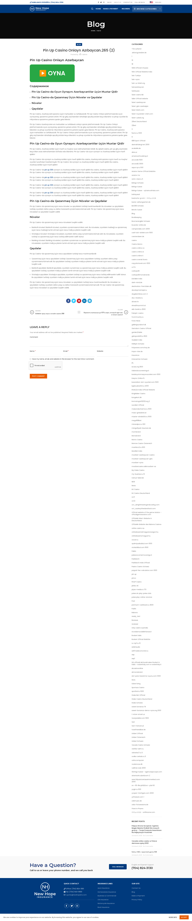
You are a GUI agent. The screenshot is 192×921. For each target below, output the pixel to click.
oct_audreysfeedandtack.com (144, 509)
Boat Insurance (103, 907)
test (133, 722)
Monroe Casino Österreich (142, 443)
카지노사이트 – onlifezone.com (143, 812)
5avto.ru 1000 (137, 133)
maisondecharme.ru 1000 (141, 409)
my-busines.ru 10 (138, 474)
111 (132, 60)
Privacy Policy (137, 900)
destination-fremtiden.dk (141, 286)
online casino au (138, 528)
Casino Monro (137, 244)
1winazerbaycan (138, 87)
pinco (134, 578)
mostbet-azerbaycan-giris (142, 459)
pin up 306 (49, 170)
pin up (134, 574)
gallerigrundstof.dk (139, 325)
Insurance (135, 355)
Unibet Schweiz (137, 741)
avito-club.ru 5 (137, 179)
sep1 (133, 658)
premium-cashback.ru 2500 (142, 605)
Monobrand (136, 436)
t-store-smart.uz (138, 714)
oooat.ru (135, 540)
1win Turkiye (136, 76)
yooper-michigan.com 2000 (143, 793)
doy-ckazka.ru (137, 298)
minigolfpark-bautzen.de (141, 428)
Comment (34, 337)
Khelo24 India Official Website (143, 390)
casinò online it (137, 256)
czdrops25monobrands (141, 275)
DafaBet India (137, 279)
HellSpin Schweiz (138, 344)
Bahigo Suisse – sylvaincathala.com (145, 191)
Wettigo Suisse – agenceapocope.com (147, 772)
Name (33, 351)
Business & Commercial (107, 896)
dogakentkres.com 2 (140, 294)
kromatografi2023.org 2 (141, 401)
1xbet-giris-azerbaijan (140, 106)
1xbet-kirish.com (138, 110)
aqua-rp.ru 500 (137, 167)
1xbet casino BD (138, 95)
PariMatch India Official (141, 563)
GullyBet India (137, 340)
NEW (133, 482)
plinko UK (135, 586)
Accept (184, 917)
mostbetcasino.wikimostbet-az (144, 466)
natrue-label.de (138, 478)
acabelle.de (136, 148)
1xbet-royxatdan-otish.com (142, 114)
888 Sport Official (138, 141)
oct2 (133, 501)
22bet (134, 125)
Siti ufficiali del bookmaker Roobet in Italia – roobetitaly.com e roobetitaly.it (146, 663)
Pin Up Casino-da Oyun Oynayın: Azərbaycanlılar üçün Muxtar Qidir (75, 91)
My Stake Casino (138, 470)
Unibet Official (137, 733)
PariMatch (135, 559)
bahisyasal (136, 194)
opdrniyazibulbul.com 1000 (142, 544)
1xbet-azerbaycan (139, 102)
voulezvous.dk (137, 764)
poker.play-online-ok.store (142, 597)
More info (173, 917)
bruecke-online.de (139, 225)
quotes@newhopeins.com (76, 895)
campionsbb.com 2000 (141, 229)
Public (134, 609)
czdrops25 (136, 271)
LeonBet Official (138, 405)
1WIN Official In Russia (140, 68)
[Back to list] (79, 312)
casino (134, 240)
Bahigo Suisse (137, 187)
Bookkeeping (136, 217)
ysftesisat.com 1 (138, 797)
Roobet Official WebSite (141, 639)
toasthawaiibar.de (139, 730)
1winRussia (135, 91)
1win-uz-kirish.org (138, 83)
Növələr (37, 103)
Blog (99, 31)
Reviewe (135, 620)
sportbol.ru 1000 (138, 691)
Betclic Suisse (137, 210)
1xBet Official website (140, 99)
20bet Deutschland (139, 122)
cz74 (134, 267)
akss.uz (134, 152)
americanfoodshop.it (140, 156)
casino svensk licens (139, 260)
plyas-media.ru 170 (139, 589)
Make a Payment (138, 896)
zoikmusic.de (137, 801)
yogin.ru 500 (136, 789)
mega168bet (136, 420)
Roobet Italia (136, 635)
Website (100, 351)
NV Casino (135, 489)
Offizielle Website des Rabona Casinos (146, 524)
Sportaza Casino (138, 688)
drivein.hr (135, 302)
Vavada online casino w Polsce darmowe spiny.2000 (144, 842)
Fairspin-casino (137, 313)
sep (133, 655)
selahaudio (136, 647)
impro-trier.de (137, 351)
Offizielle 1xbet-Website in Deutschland (142, 519)
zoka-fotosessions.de (140, 805)
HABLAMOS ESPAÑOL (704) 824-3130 (47, 2)
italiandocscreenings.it (140, 371)
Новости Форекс (137, 808)
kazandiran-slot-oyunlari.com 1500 (145, 382)
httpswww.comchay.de (141, 348)
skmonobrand (137, 672)
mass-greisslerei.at (139, 413)
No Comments (148, 835)
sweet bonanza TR (139, 707)
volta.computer (138, 760)
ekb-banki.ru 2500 (139, 309)
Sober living (136, 684)
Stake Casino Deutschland (142, 699)
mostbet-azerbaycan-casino (143, 455)
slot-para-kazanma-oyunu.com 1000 (146, 676)
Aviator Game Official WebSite (143, 171)
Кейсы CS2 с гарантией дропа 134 (144, 852)
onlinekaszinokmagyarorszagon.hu (145, 532)
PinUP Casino (137, 582)
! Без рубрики (136, 49)
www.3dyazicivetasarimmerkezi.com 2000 (146, 780)
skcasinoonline (137, 668)
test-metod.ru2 (138, 726)
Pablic (134, 551)
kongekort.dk (137, 397)
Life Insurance (103, 900)
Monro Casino (137, 440)
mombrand (136, 432)
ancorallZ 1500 (137, 160)
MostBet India (137, 451)
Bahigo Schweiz (138, 183)
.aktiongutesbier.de (139, 53)
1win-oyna (135, 79)
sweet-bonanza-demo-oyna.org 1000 (146, 710)
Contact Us (136, 888)
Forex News (136, 321)
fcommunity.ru (137, 317)
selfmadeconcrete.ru (140, 651)
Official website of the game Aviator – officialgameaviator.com (146, 513)
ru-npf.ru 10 (136, 643)
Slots (133, 680)
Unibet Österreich (138, 737)
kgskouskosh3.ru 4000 (140, 386)
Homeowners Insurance (107, 892)
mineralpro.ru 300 (138, 424)
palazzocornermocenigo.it (142, 555)
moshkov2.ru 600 (138, 447)
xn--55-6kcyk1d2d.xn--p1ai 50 (143, 785)
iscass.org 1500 (137, 367)
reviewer (135, 624)
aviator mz (136, 175)
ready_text (136, 616)
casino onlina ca (138, 248)
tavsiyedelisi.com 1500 (140, 718)
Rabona (135, 613)
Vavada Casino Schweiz (141, 745)
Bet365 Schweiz (138, 206)
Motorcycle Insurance (106, 903)
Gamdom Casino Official (141, 328)
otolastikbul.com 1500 (140, 547)
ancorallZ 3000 (137, 164)
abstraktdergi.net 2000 (140, 145)
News (134, 486)
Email (66, 351)
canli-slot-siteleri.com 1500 (142, 233)
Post (133, 601)
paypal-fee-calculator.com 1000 (144, 570)
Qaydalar (37, 108)
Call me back (118, 867)
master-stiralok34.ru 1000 (141, 417)
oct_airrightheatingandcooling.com (145, 505)
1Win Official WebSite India (142, 72)
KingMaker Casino (138, 394)
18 (132, 64)
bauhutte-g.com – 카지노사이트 (144, 198)
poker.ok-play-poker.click (141, 593)
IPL (133, 363)
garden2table (137, 332)
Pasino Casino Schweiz (140, 567)
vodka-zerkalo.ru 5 (139, 756)
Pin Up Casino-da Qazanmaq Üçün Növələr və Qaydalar (67, 97)
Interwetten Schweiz (139, 359)
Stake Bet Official (138, 695)
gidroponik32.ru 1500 (139, 336)
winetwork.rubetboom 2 (141, 776)
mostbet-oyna (137, 463)
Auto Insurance (103, 888)
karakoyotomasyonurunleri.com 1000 (146, 374)
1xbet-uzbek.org (138, 118)
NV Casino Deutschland (141, 493)
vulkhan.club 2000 (139, 768)
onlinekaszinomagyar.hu (141, 536)
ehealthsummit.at (139, 305)
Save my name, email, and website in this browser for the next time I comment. (63, 359)
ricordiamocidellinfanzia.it (142, 632)
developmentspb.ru (139, 290)
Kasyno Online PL (138, 378)
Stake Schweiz (137, 703)
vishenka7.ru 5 (137, 753)
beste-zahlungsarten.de (141, 202)
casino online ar (138, 252)
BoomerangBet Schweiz (141, 221)
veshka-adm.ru (138, 749)
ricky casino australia (140, 628)
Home (93, 31)
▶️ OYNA (52, 73)
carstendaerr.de (138, 236)
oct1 (133, 497)
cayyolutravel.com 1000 (141, 263)
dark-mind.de (137, 282)
